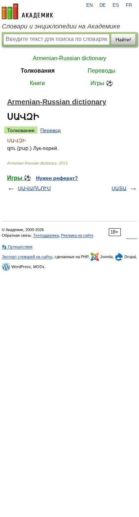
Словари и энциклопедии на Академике (61, 26)
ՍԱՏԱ (119, 188)
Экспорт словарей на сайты (27, 257)
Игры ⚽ (102, 83)
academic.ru (27, 11)
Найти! (123, 39)
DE (102, 5)
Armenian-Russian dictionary (69, 58)
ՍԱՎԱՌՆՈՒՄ (34, 188)
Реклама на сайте (77, 235)
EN (89, 5)
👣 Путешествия (17, 247)
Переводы (101, 71)
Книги (37, 83)
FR (129, 5)
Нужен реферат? (57, 178)
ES (116, 5)
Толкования (38, 71)
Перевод (50, 130)
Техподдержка (46, 235)
